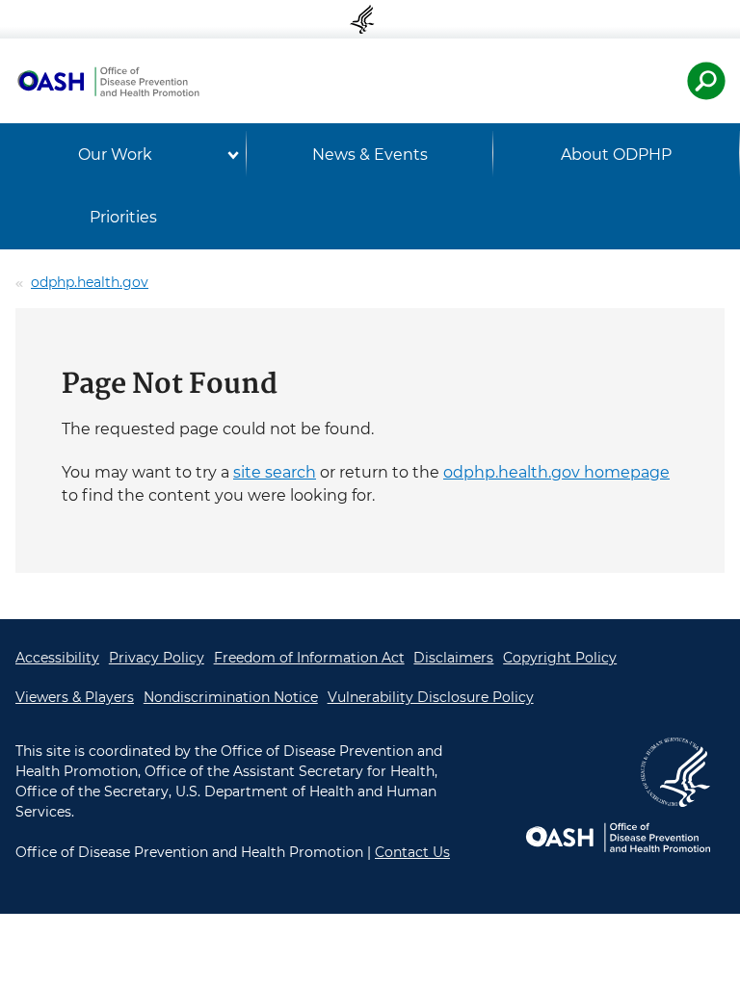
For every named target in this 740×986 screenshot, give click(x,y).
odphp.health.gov (89, 282)
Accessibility (57, 657)
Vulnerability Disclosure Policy (431, 697)
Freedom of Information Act (309, 657)
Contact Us (412, 852)
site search (274, 472)
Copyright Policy (560, 657)
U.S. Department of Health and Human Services (370, 19)
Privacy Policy (156, 657)
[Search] (706, 81)
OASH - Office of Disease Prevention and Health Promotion (107, 81)
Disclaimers (453, 657)
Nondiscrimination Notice (231, 697)
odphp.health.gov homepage (556, 472)
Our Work (115, 154)
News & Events (370, 154)
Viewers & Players (74, 697)
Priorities (123, 217)
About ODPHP (616, 154)
